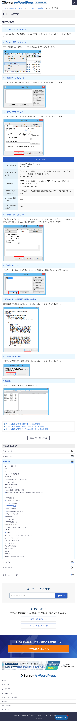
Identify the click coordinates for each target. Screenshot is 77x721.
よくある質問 (6, 689)
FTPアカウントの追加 (13, 500)
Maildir (7, 551)
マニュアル (5, 685)
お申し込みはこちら (38, 648)
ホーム (4, 680)
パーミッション (10, 482)
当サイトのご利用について (38, 715)
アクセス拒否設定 (10, 546)
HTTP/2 (7, 471)
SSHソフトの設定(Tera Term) (14, 556)
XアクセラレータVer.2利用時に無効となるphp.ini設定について (26, 492)
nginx (6, 468)
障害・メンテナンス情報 (10, 697)
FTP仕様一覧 (10, 498)
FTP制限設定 (10, 519)
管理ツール (8, 567)
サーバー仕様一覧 (10, 466)
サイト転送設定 (10, 543)
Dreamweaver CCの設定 (15, 511)
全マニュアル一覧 (11, 575)
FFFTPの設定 (11, 506)
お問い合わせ (6, 705)
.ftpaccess (9, 516)
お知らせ (5, 701)
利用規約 (24, 715)
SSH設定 (8, 554)
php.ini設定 (8, 487)
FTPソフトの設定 (11, 503)
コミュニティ (6, 693)
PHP (7, 530)
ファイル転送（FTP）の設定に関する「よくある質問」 (26, 426)
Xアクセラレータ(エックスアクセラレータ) (18, 535)
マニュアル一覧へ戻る (38, 438)
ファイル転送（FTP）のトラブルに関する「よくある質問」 (27, 429)
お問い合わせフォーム (38, 619)
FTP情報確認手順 (11, 522)
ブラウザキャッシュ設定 (12, 540)
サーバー (8, 461)
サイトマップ (6, 709)
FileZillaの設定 (12, 508)
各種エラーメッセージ (12, 484)
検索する (62, 595)
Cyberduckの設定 (12, 514)
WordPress (8, 456)
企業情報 (15, 715)
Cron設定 (9, 532)
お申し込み (8, 451)
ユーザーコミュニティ (37, 626)
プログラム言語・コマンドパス (16, 527)
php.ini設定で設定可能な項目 (15, 490)
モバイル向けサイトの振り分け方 (16, 479)
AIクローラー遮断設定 (12, 474)
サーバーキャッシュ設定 (12, 538)
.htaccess (8, 476)
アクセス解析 (9, 548)
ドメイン (8, 562)
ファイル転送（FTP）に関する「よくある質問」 (23, 424)
